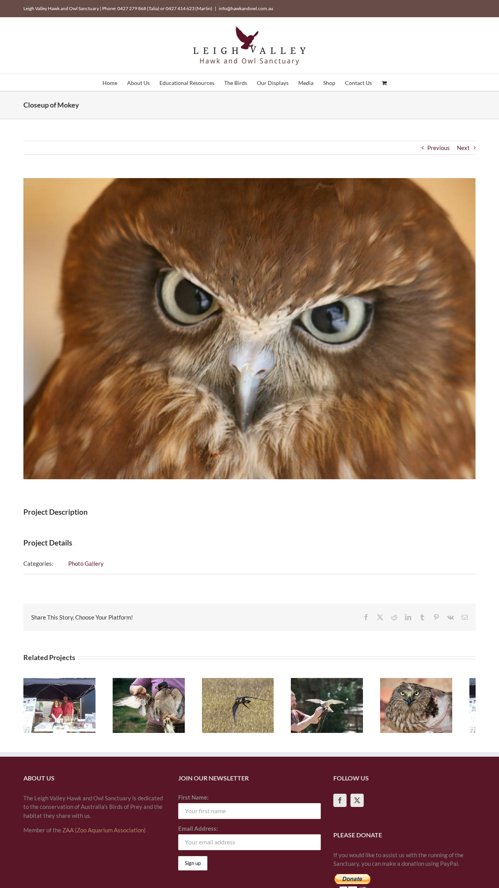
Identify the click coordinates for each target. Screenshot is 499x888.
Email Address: (198, 831)
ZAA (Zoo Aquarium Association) (104, 833)
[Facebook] (340, 803)
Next (463, 147)
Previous (438, 147)
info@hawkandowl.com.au (246, 8)
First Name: (193, 800)
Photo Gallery (86, 563)
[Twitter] (357, 803)
